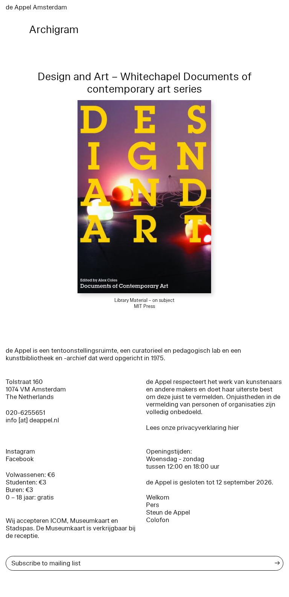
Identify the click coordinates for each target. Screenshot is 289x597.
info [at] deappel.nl (32, 420)
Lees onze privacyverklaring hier (192, 427)
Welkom (157, 497)
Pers (152, 505)
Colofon (157, 520)
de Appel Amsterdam (36, 7)
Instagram (20, 451)
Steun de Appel (168, 512)
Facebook (20, 459)
